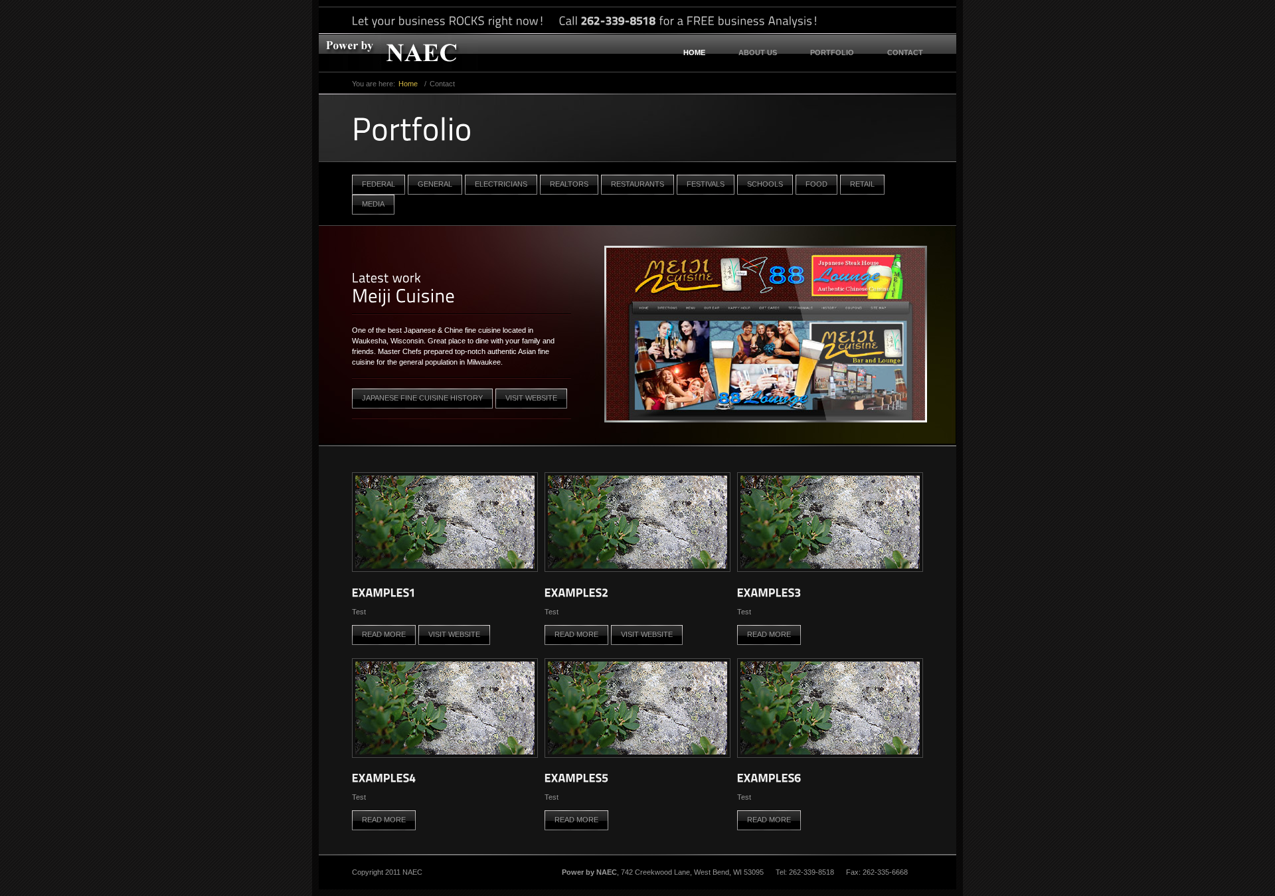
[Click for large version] (445, 569)
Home (694, 52)
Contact (905, 52)
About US (757, 52)
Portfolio (832, 52)
